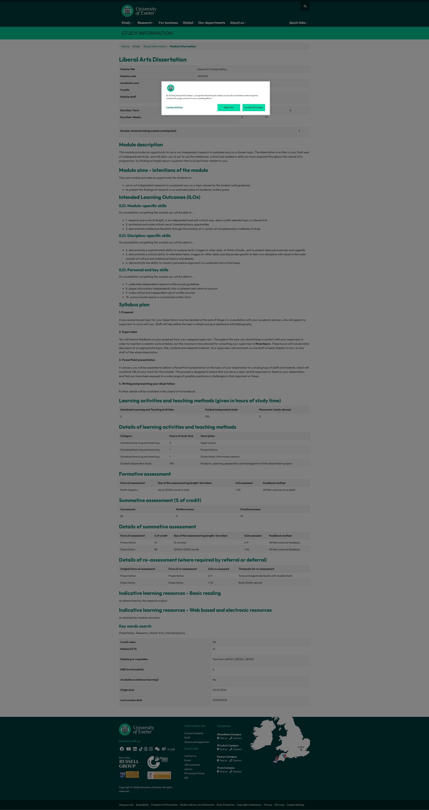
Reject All (228, 107)
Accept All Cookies (254, 107)
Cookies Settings (174, 107)
